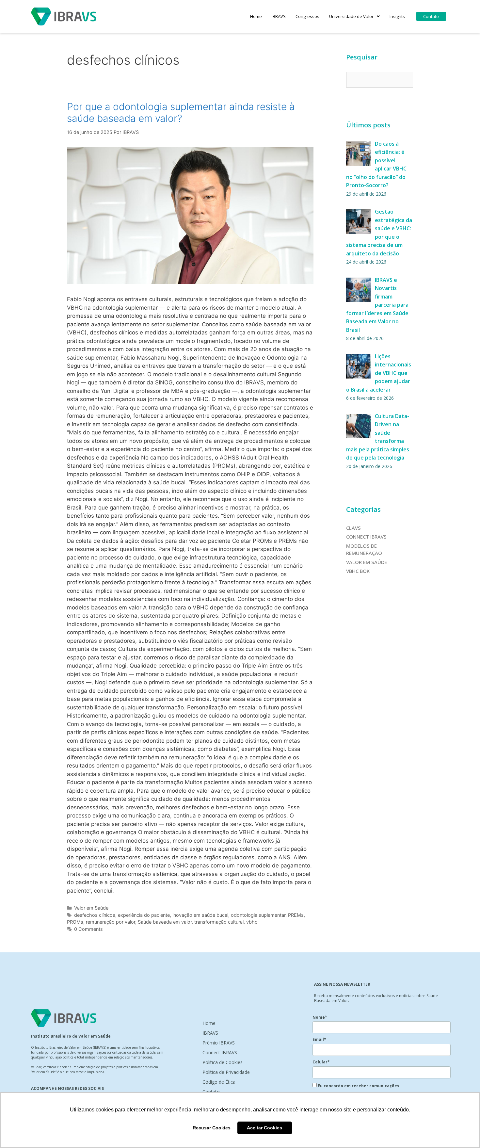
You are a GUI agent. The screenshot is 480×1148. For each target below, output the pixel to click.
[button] (354, 16)
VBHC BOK (358, 571)
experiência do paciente (144, 915)
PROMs (75, 922)
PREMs (296, 915)
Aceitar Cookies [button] (264, 1127)
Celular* (321, 1062)
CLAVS (353, 528)
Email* (319, 1039)
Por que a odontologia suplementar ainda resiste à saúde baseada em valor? (181, 112)
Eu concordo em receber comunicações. (359, 1086)
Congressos (307, 16)
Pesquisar (361, 57)
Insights (397, 16)
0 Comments (88, 929)
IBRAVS (279, 16)
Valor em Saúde (91, 908)
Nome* (319, 1017)
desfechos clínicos (94, 915)
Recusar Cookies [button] (212, 1127)
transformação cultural (219, 922)
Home (256, 16)
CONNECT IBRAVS (366, 536)
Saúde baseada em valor (165, 922)
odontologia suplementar (258, 915)
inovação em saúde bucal (200, 915)
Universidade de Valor (351, 16)
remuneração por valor (110, 922)
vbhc (251, 922)
